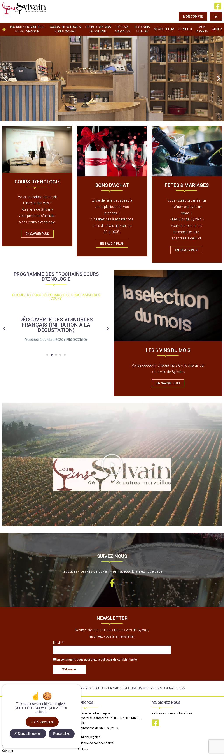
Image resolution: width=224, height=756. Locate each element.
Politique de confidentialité (95, 743)
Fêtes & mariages (122, 29)
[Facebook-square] (218, 6)
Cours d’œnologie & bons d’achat (65, 29)
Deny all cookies (29, 733)
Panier (217, 29)
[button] (5, 78)
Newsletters (164, 29)
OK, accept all (43, 722)
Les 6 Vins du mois (142, 29)
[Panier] (216, 16)
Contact (185, 29)
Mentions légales (88, 737)
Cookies (82, 749)
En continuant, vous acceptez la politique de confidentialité (96, 659)
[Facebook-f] (112, 583)
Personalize (61, 733)
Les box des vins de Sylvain (98, 29)
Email (57, 642)
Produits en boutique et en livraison (27, 29)
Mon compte (202, 29)
